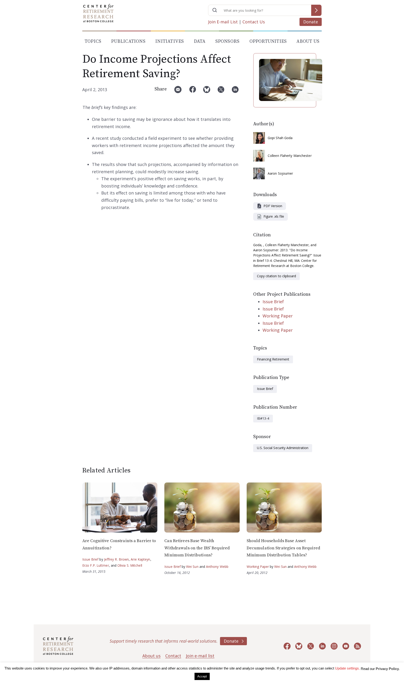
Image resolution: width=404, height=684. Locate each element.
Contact (173, 656)
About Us (307, 41)
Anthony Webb (217, 566)
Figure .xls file (273, 216)
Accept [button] (202, 676)
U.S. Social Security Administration (282, 448)
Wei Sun (192, 566)
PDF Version (272, 206)
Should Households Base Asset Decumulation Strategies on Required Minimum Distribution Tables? (283, 548)
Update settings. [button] (347, 668)
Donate (310, 22)
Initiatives (169, 41)
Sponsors (227, 41)
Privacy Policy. (388, 669)
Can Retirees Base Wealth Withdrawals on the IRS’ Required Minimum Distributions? (197, 548)
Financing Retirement (273, 359)
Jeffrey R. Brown (116, 559)
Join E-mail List (223, 22)
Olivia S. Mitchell (129, 565)
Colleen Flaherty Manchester (290, 155)
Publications (128, 41)
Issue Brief (273, 301)
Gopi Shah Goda (280, 138)
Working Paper (278, 316)
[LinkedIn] (235, 91)
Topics (93, 41)
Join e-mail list (200, 656)
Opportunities (268, 41)
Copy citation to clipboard (276, 276)
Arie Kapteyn (140, 559)
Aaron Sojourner (280, 173)
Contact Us (253, 22)
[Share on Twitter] (221, 91)
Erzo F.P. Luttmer (95, 565)
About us (151, 656)
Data (200, 41)
